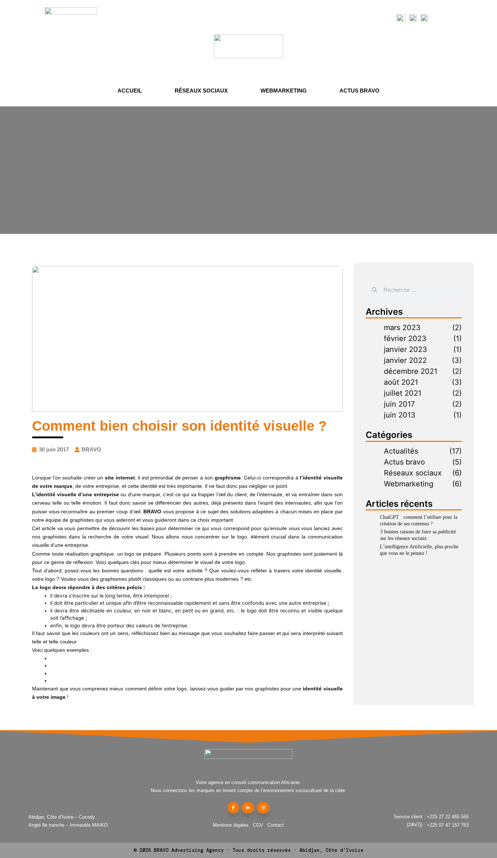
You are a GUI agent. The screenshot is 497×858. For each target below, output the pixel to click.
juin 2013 (400, 415)
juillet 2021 (402, 393)
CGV (258, 825)
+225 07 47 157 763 (448, 825)
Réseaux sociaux (201, 90)
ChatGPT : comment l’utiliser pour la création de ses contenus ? (418, 520)
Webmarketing (284, 90)
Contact (275, 825)
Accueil (130, 90)
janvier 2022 (405, 360)
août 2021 (401, 382)
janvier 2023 (405, 349)
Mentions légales (231, 825)
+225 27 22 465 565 (448, 816)
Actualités (401, 451)
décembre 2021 (410, 371)
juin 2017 (399, 404)
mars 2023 (402, 327)
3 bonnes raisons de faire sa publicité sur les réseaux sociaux (418, 535)
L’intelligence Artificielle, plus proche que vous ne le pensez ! (419, 550)
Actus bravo (359, 90)
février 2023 (405, 338)
